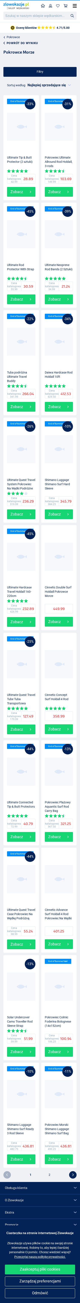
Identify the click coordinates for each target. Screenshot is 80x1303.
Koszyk (66, 6)
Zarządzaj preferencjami (40, 1281)
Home (43, 6)
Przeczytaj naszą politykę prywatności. (40, 1256)
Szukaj (72, 15)
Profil (50, 6)
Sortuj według (16, 85)
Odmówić (40, 1293)
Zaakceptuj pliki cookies (40, 1269)
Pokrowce (13, 37)
